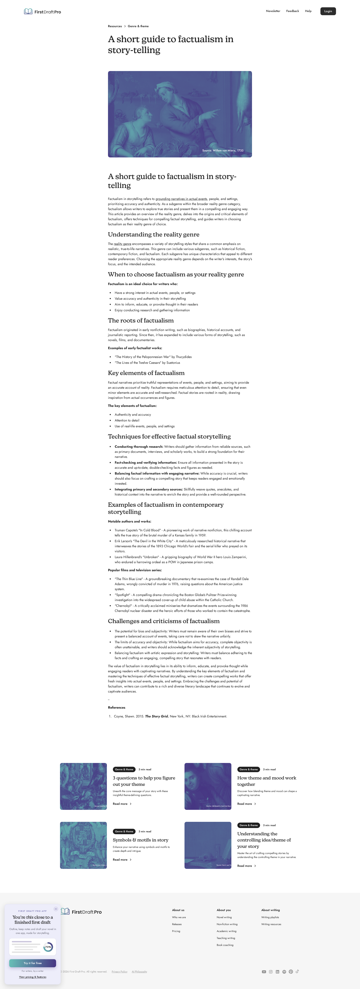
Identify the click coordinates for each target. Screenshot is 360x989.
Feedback (292, 11)
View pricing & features (32, 977)
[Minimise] (55, 909)
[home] (42, 11)
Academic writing (226, 931)
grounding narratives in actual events (181, 198)
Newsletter (273, 11)
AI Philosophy (139, 971)
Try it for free (33, 963)
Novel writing (224, 917)
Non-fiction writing (227, 924)
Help (308, 11)
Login (328, 11)
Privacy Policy (119, 971)
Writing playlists (270, 917)
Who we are (179, 917)
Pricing (176, 931)
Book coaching (225, 945)
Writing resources (271, 924)
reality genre (122, 243)
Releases (177, 924)
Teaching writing (226, 938)
